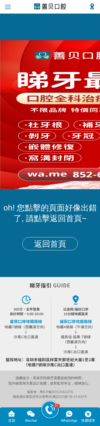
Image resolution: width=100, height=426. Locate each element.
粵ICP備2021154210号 (56, 392)
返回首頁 (50, 243)
